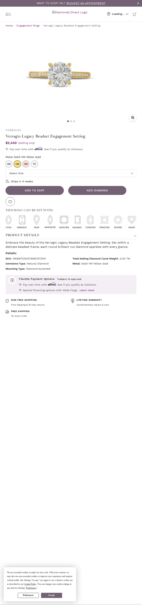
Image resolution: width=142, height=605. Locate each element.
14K (9, 164)
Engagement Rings (28, 25)
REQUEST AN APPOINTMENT (85, 3)
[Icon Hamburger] (8, 14)
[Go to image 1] (68, 121)
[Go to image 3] (74, 121)
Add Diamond (97, 190)
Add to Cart (35, 190)
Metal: (23, 156)
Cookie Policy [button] (30, 584)
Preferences (28, 595)
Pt (34, 164)
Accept (51, 595)
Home (9, 25)
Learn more (87, 290)
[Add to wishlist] (10, 201)
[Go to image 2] (71, 121)
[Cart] (134, 14)
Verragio (13, 130)
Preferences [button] (31, 588)
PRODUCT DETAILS (22, 235)
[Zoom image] (132, 117)
